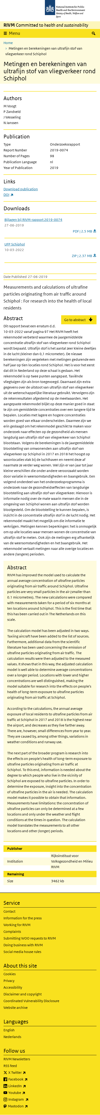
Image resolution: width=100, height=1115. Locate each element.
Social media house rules (22, 951)
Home (8, 43)
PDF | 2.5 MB (85, 231)
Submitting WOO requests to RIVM (29, 938)
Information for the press (22, 918)
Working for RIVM (16, 925)
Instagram (30, 1099)
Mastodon (30, 1106)
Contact (9, 911)
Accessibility (12, 987)
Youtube (29, 1092)
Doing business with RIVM (23, 945)
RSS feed (10, 1066)
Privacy (8, 980)
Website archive (15, 1007)
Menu (14, 33)
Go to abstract (75, 320)
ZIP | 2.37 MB (82, 256)
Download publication (20, 189)
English (9, 1030)
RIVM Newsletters (16, 1059)
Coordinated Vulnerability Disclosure (31, 1001)
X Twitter (29, 1072)
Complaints (12, 931)
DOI (8, 194)
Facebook (30, 1079)
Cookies (9, 974)
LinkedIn (29, 1085)
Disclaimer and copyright (22, 994)
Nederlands (12, 1037)
